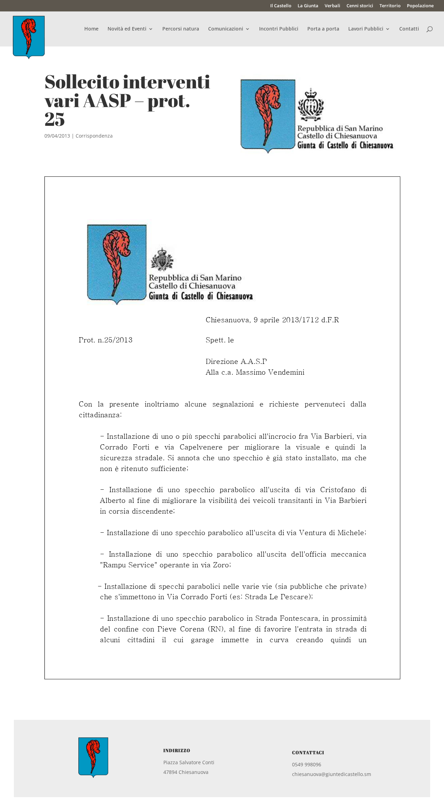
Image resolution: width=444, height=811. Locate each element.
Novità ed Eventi (127, 29)
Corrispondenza (94, 135)
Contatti (409, 29)
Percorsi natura (180, 29)
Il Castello (280, 6)
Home (91, 29)
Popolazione (420, 6)
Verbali (332, 6)
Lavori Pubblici (365, 29)
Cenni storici (360, 6)
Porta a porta (323, 29)
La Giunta (308, 6)
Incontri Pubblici (278, 29)
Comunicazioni (225, 29)
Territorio (390, 6)
